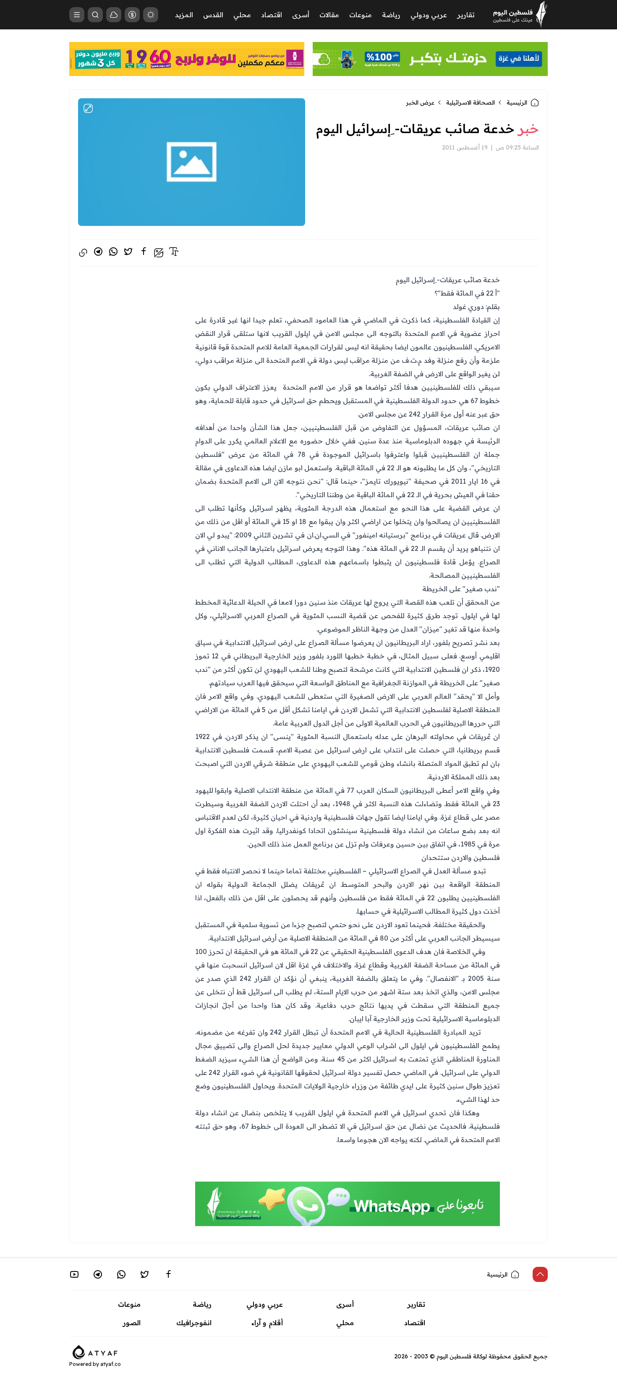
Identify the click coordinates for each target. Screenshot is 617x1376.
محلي (242, 14)
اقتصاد (271, 14)
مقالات (329, 14)
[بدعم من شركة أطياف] (95, 1351)
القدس (213, 14)
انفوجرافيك (194, 1322)
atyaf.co (110, 1364)
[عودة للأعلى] (540, 1274)
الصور (132, 1322)
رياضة (391, 14)
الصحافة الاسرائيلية (470, 102)
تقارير (466, 14)
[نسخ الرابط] (83, 252)
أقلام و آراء (267, 1322)
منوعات (360, 14)
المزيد (184, 14)
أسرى (300, 14)
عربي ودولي (428, 14)
